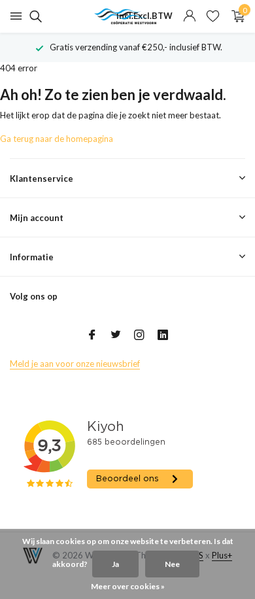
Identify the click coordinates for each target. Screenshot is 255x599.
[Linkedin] (163, 335)
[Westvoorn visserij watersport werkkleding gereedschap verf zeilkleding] (127, 16)
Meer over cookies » (128, 586)
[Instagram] (139, 335)
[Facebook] (92, 335)
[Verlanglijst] (213, 16)
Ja (115, 564)
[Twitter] (115, 335)
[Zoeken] (34, 16)
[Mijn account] (189, 16)
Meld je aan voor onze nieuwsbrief (75, 363)
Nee (172, 564)
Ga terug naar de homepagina (56, 138)
